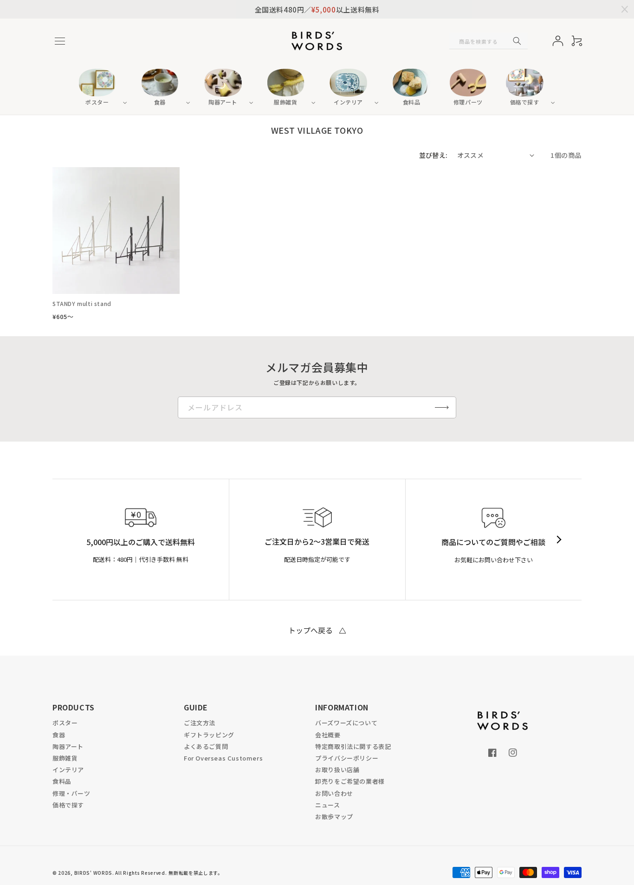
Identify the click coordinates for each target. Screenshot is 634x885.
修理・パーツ (71, 793)
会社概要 (327, 734)
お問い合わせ (334, 793)
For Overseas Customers (223, 758)
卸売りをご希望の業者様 (350, 781)
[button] (60, 41)
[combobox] (488, 41)
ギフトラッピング (209, 734)
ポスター (65, 722)
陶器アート (68, 746)
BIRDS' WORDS (93, 872)
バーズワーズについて (346, 722)
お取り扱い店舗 (337, 769)
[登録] (442, 407)
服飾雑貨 (65, 758)
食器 (58, 734)
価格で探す (68, 804)
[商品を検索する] (517, 41)
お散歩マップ (334, 816)
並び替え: (433, 155)
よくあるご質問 (206, 746)
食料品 (61, 781)
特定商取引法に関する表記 (353, 746)
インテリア (68, 769)
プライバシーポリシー (346, 758)
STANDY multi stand (81, 303)
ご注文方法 (199, 722)
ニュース (327, 804)
